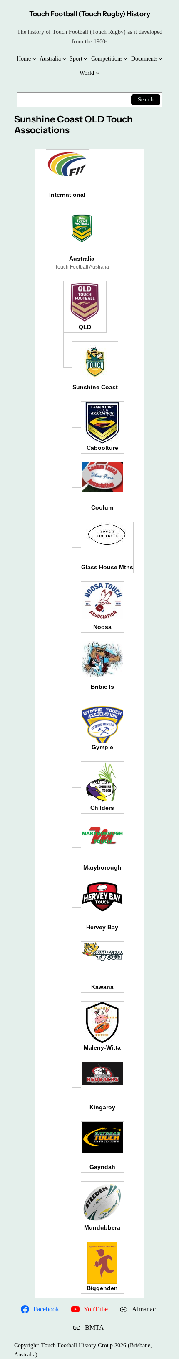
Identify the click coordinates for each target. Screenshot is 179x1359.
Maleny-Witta (102, 1047)
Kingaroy (102, 1107)
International (67, 194)
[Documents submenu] (160, 59)
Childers (102, 807)
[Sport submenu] (85, 59)
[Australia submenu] (64, 59)
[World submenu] (97, 73)
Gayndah (102, 1167)
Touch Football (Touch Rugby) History (89, 14)
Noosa (102, 627)
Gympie (102, 747)
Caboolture (102, 447)
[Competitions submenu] (125, 59)
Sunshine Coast (95, 387)
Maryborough (102, 867)
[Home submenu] (34, 59)
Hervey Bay (102, 927)
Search (146, 99)
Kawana (102, 987)
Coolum (102, 507)
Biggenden (102, 1288)
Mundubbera (102, 1227)
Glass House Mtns (107, 567)
